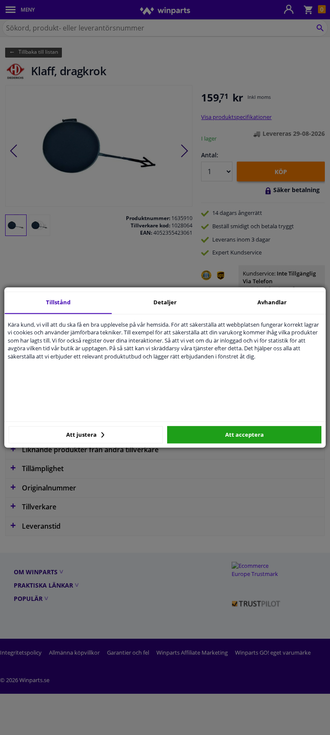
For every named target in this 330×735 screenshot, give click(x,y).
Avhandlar (272, 302)
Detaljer (165, 302)
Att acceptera (244, 434)
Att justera (82, 434)
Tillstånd (58, 302)
